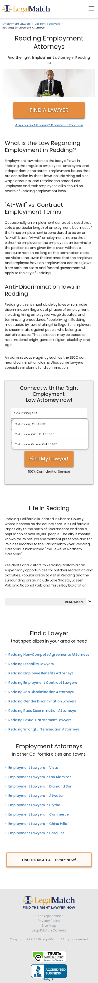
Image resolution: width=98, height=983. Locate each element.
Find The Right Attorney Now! (49, 859)
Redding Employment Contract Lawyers (42, 682)
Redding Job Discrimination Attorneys (41, 692)
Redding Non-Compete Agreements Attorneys (48, 654)
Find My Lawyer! (49, 458)
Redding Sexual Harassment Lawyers (40, 720)
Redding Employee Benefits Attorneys (41, 673)
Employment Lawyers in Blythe (34, 805)
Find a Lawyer (49, 110)
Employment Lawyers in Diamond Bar (40, 786)
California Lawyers (47, 24)
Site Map (49, 925)
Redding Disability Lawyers (31, 663)
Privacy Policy (49, 920)
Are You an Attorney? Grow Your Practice (49, 125)
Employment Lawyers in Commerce (38, 814)
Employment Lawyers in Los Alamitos (39, 777)
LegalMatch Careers (49, 930)
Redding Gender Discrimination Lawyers (42, 701)
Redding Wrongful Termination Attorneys (44, 729)
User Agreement (49, 916)
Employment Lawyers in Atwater (36, 795)
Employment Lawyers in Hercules (36, 833)
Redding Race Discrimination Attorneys (42, 710)
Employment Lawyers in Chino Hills (37, 823)
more (78, 601)
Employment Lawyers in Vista (33, 767)
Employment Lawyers (16, 24)
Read (74, 601)
